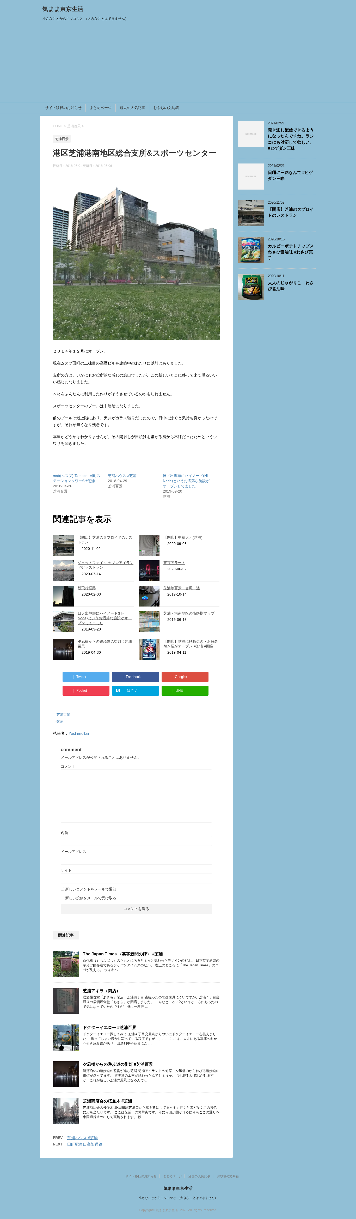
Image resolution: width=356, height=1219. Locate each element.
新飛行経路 (87, 588)
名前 (64, 833)
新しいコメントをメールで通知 (90, 889)
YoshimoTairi (79, 733)
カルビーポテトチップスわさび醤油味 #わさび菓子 (291, 252)
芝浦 (60, 721)
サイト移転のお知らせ (63, 108)
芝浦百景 (63, 715)
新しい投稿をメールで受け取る (90, 898)
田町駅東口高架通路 (84, 1144)
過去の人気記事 (132, 108)
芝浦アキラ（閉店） (101, 990)
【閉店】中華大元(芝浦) (182, 537)
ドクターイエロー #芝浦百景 (109, 1027)
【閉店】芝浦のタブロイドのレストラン (291, 212)
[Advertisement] (178, 63)
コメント (68, 766)
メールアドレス (73, 852)
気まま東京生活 (62, 9)
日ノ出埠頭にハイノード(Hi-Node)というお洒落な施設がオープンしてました (186, 481)
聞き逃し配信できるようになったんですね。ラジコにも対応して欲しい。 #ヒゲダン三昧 (291, 139)
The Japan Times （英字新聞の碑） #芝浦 (123, 954)
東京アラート (174, 563)
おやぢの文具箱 (166, 108)
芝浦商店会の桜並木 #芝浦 (107, 1101)
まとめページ (101, 108)
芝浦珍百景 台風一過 (181, 588)
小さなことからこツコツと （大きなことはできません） (178, 1198)
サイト (66, 870)
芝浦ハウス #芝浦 (122, 476)
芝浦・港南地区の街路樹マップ (188, 613)
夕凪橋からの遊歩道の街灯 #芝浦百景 (118, 1064)
